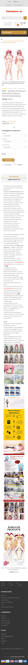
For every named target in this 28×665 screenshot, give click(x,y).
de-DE (17, 1)
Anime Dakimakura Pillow (17, 656)
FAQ (2, 605)
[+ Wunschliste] (20, 572)
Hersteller (3, 634)
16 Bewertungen (12, 88)
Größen (5, 133)
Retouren (3, 618)
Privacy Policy (5, 600)
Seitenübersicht (5, 620)
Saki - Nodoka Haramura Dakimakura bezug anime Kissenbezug (12, 41)
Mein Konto (8, 5)
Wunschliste (4, 625)
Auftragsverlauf (5, 623)
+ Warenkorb (8, 160)
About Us (3, 595)
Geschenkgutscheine (7, 607)
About (10, 583)
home (2, 583)
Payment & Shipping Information (10, 598)
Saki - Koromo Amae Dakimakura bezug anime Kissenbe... (14, 568)
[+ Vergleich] (23, 572)
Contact (3, 585)
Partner (3, 638)
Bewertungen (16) (14, 179)
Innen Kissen (6, 145)
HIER (7, 266)
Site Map (20, 585)
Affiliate (12, 585)
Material (5, 139)
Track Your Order (18, 5)
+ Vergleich (19, 165)
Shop (17, 583)
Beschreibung (14, 177)
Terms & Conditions (6, 602)
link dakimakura (14, 82)
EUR (9, 1)
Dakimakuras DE (14, 191)
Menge (4, 154)
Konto (3, 643)
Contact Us (16, 277)
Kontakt (3, 616)
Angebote (4, 641)
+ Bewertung (21, 88)
